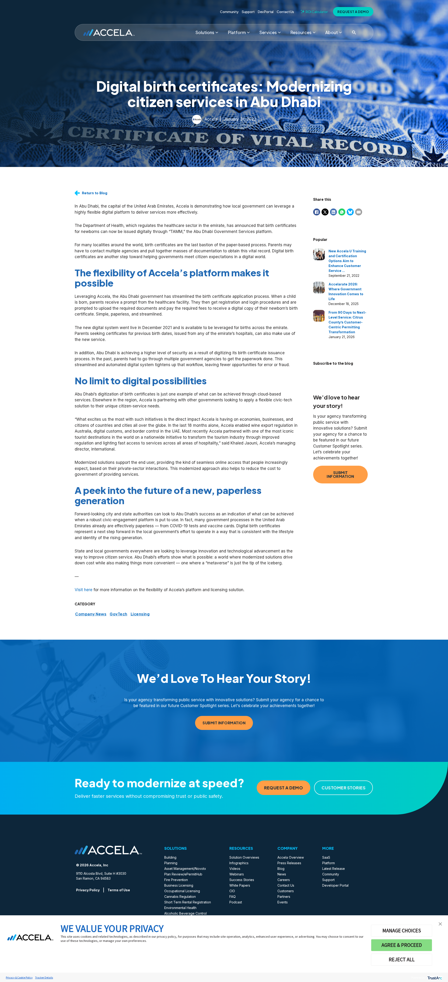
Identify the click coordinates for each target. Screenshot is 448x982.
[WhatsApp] (341, 211)
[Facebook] (316, 211)
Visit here (83, 589)
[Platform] (248, 32)
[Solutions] (216, 32)
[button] (440, 923)
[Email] (358, 211)
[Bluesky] (350, 211)
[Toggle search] (354, 32)
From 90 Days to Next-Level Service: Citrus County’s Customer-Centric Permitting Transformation (347, 322)
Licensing (140, 614)
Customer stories (343, 787)
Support (248, 11)
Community (229, 11)
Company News (90, 614)
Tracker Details (44, 977)
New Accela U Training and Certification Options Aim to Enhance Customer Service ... (347, 261)
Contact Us (285, 11)
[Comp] (340, 32)
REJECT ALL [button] (402, 959)
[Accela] (109, 32)
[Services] (279, 32)
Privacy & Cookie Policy (19, 977)
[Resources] (314, 32)
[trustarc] (434, 977)
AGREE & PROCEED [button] (402, 945)
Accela (210, 119)
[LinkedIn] (333, 211)
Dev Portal (265, 11)
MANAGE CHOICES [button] (401, 930)
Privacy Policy (88, 890)
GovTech (118, 614)
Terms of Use (119, 890)
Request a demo (353, 12)
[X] (325, 211)
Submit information (340, 474)
